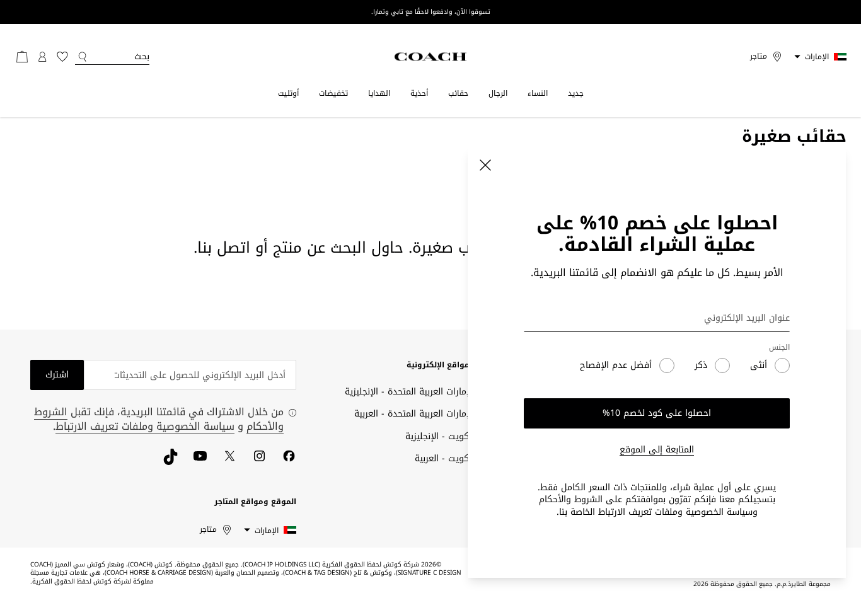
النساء (538, 93)
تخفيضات (333, 93)
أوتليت (288, 93)
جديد (576, 93)
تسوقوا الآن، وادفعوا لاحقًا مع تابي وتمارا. (430, 12)
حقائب (458, 93)
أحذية (419, 93)
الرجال (497, 93)
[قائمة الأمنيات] (62, 56)
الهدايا (379, 93)
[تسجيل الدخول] (42, 56)
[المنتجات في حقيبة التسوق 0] (22, 56)
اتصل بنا (223, 247)
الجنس (779, 347)
